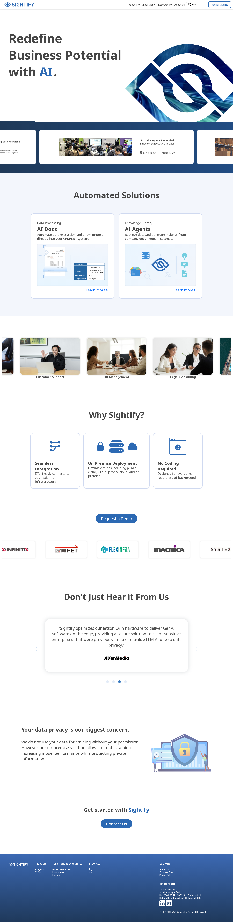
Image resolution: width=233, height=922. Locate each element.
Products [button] (133, 4)
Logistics (56, 875)
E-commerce (58, 872)
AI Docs (39, 872)
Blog (90, 869)
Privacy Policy (165, 875)
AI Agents (40, 869)
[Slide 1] (107, 681)
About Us (164, 869)
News (90, 872)
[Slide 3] (119, 681)
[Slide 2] (113, 681)
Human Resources (61, 869)
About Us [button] (179, 4)
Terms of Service (167, 872)
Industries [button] (148, 4)
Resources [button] (164, 4)
